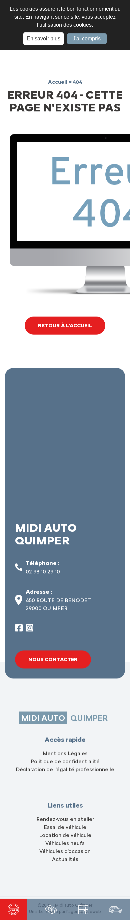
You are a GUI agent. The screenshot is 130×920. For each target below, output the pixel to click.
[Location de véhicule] (116, 909)
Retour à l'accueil (65, 325)
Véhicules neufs (65, 843)
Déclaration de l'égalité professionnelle (65, 769)
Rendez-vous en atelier (65, 819)
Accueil (58, 82)
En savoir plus (43, 38)
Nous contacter (53, 659)
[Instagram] (30, 629)
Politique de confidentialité (65, 761)
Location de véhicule (65, 835)
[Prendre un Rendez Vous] (83, 909)
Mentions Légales (65, 753)
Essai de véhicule (65, 827)
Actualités (65, 859)
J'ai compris (87, 38)
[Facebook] (19, 629)
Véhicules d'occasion (65, 851)
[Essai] (13, 909)
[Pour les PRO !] (51, 909)
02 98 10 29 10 (43, 571)
